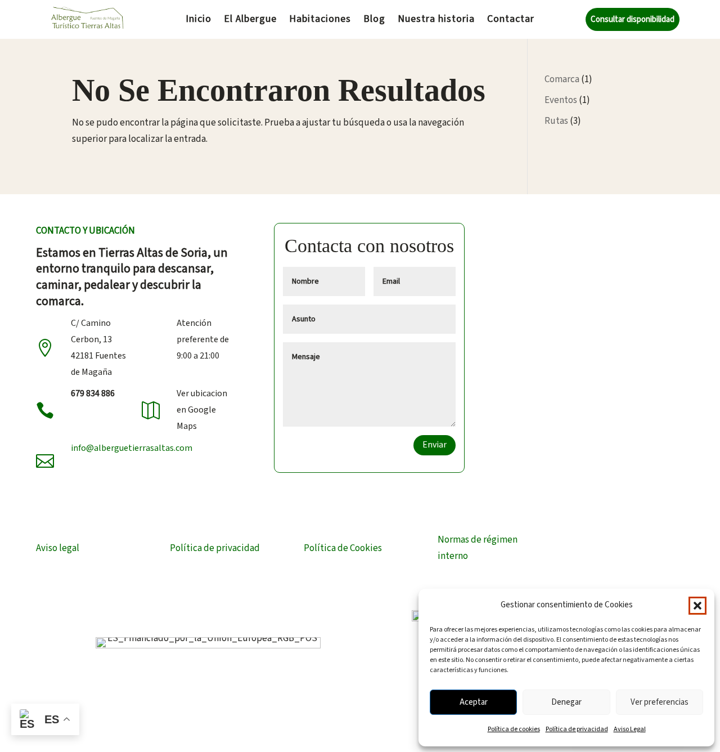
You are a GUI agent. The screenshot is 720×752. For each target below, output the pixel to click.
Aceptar (474, 702)
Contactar (510, 20)
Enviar (434, 444)
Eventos (560, 100)
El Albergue (250, 20)
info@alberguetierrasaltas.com (131, 448)
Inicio (199, 20)
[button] (697, 605)
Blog (374, 20)
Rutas (556, 121)
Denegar (566, 702)
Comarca (561, 79)
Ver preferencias (659, 702)
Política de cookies (514, 729)
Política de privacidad (577, 729)
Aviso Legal (630, 729)
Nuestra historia (436, 20)
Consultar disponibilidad (632, 19)
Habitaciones (320, 20)
